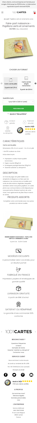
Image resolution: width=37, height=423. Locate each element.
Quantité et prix (8, 98)
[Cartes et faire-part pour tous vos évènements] (18, 12)
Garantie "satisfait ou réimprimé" (18, 350)
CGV (18, 400)
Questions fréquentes (18, 343)
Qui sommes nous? (18, 393)
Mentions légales (18, 396)
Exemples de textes (18, 348)
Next (35, 83)
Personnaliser (18, 109)
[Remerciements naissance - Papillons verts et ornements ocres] (18, 222)
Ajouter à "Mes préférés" (18, 114)
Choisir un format (18, 69)
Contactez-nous (18, 352)
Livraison (18, 346)
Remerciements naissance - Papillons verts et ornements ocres (18, 237)
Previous (1, 83)
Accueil (6, 19)
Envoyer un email (18, 370)
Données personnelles (18, 398)
